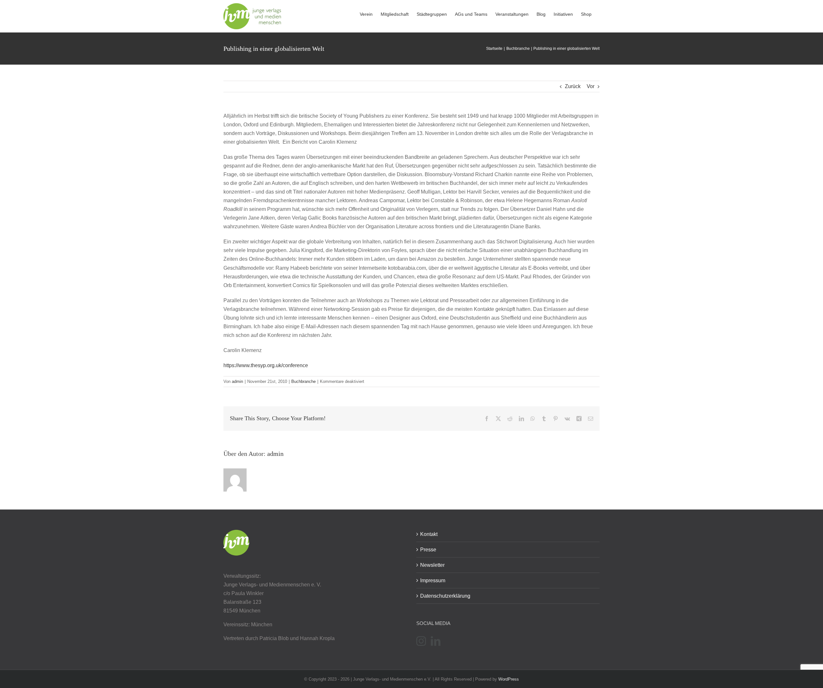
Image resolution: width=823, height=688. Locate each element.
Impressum (432, 580)
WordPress (508, 679)
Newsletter (432, 565)
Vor (590, 86)
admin (237, 381)
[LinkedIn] (435, 641)
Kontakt (429, 534)
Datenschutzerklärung (445, 596)
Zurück (573, 86)
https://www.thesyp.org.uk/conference (265, 365)
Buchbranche (303, 381)
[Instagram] (421, 641)
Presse (428, 549)
